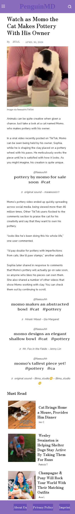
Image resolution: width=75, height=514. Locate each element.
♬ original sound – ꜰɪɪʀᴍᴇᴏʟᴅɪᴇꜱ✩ (40, 192)
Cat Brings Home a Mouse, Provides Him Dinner (53, 412)
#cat (45, 182)
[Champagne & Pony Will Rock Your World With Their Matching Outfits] (20, 484)
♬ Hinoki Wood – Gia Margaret (40, 319)
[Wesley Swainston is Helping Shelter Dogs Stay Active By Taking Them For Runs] (20, 447)
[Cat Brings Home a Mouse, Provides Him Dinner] (20, 414)
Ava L (16, 41)
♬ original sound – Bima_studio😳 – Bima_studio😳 (40, 381)
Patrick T (43, 464)
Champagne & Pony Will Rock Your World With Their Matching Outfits (52, 482)
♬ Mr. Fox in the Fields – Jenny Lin (40, 349)
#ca (51, 368)
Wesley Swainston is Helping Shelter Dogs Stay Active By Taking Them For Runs (52, 447)
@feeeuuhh (40, 172)
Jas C (41, 422)
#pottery (51, 309)
